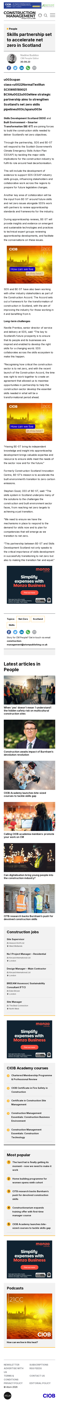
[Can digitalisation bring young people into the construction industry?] (29, 857)
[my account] (40, 15)
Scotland (38, 619)
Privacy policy (13, 1383)
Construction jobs (23, 932)
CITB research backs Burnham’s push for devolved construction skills (30, 1195)
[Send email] (34, 68)
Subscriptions (38, 1364)
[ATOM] (16, 1395)
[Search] (46, 15)
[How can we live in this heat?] (29, 1316)
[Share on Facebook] (9, 68)
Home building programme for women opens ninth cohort (29, 1180)
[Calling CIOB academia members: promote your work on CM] (29, 816)
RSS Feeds (35, 1368)
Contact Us (37, 1375)
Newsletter (11, 1364)
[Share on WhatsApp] (28, 68)
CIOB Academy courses (27, 1068)
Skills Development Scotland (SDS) (25, 118)
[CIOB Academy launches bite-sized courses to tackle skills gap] (29, 775)
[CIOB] (42, 1396)
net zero (23, 619)
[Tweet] (15, 68)
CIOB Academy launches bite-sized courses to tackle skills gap (31, 1226)
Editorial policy (40, 1383)
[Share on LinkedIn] (22, 68)
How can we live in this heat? (22, 1342)
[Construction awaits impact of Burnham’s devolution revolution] (29, 734)
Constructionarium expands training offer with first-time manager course (28, 1211)
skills (12, 625)
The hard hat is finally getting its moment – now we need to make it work (31, 1166)
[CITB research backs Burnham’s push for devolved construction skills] (29, 898)
